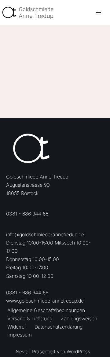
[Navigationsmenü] (98, 12)
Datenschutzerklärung (58, 327)
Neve (22, 351)
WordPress (78, 351)
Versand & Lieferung (29, 318)
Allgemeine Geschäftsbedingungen (46, 310)
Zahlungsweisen (79, 318)
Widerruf (16, 327)
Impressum (19, 335)
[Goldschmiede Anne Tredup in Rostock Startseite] (30, 12)
